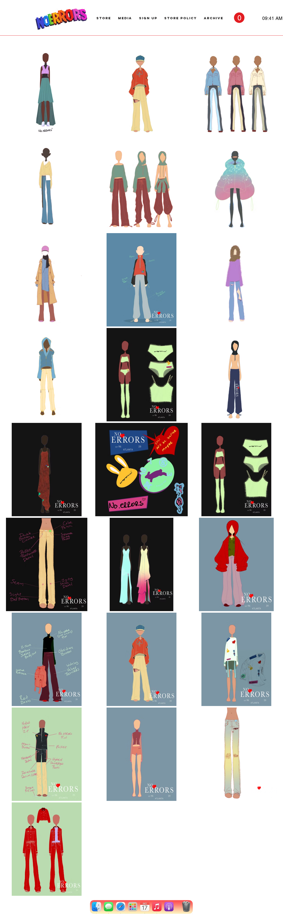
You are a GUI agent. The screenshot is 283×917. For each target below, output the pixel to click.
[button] (239, 17)
